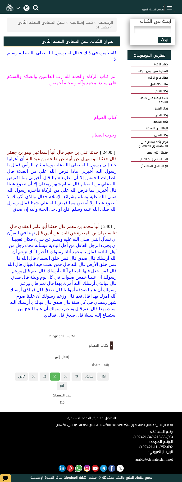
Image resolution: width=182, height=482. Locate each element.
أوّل (103, 376)
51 (55, 376)
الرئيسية (105, 22)
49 (76, 376)
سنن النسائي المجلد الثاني (41, 22)
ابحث (164, 40)
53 (33, 376)
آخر (62, 385)
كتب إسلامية (81, 22)
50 (65, 376)
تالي (21, 376)
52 (44, 376)
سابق (89, 376)
